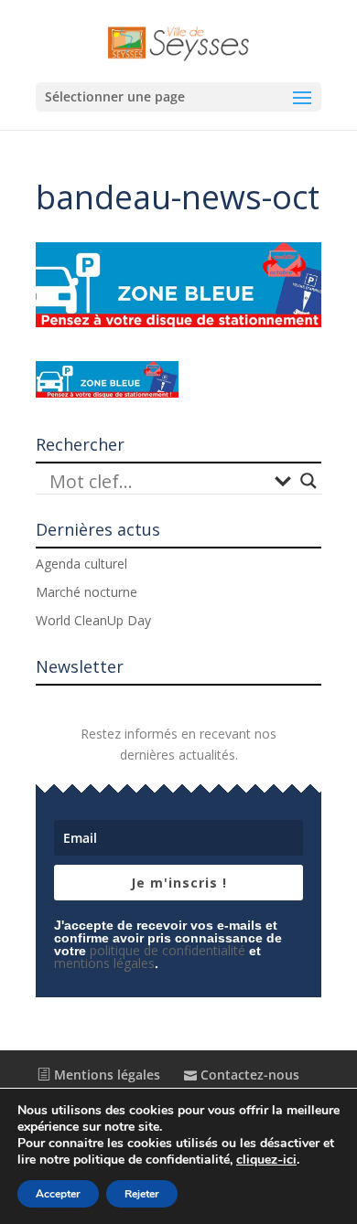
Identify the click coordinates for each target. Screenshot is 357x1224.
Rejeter (141, 1194)
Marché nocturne (86, 592)
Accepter (58, 1194)
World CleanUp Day (93, 620)
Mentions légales (105, 1074)
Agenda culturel (81, 563)
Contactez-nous (248, 1074)
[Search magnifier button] (308, 481)
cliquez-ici (266, 1160)
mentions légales (104, 963)
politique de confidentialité (167, 950)
